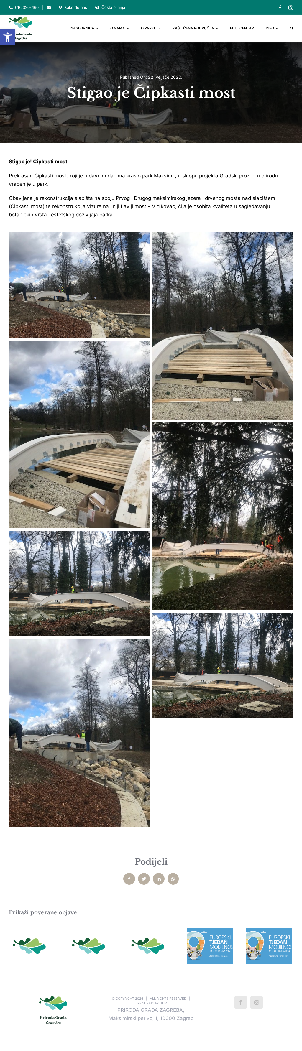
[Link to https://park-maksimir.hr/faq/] (97, 7)
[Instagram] (256, 1002)
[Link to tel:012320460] (11, 7)
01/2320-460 (27, 7)
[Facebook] (240, 1002)
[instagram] (290, 7)
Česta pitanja (113, 7)
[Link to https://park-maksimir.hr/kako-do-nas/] (60, 7)
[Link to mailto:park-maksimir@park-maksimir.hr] (49, 7)
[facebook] (280, 7)
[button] (7, 37)
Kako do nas (75, 7)
